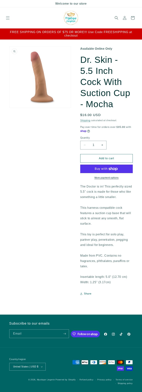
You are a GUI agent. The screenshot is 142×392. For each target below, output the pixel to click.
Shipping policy (125, 383)
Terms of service (124, 380)
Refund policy (86, 380)
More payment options (106, 177)
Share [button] (88, 293)
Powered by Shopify (65, 380)
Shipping (85, 120)
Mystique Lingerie (46, 380)
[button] (8, 18)
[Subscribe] (65, 333)
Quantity (85, 137)
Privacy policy (104, 380)
